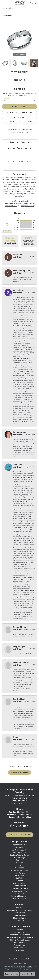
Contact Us (19, 920)
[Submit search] (35, 8)
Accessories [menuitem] (19, 893)
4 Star (17, 224)
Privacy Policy (19, 945)
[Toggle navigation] (3, 3)
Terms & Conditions (19, 948)
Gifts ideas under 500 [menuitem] (19, 899)
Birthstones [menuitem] (19, 875)
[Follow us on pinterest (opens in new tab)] (17, 826)
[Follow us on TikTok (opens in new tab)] (28, 826)
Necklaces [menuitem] (19, 868)
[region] (19, 40)
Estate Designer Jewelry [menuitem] (20, 888)
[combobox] (17, 8)
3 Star (16, 227)
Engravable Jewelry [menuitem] (19, 896)
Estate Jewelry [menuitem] (19, 886)
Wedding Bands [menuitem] (19, 852)
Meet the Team (19, 918)
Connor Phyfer (19, 627)
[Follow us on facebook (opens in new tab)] (11, 826)
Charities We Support (19, 915)
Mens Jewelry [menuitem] (19, 873)
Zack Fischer (18, 290)
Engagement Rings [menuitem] (19, 845)
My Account (19, 950)
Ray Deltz (17, 255)
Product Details (19, 142)
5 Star (17, 220)
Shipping (11, 122)
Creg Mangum (19, 647)
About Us (19, 908)
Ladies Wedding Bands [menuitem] (19, 855)
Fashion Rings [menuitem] (19, 857)
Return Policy (19, 942)
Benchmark (8, 15)
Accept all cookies (27, 974)
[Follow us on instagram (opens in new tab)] (14, 826)
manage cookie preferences (21, 969)
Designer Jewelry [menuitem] (19, 883)
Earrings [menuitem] (19, 860)
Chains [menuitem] (19, 865)
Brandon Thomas (21, 663)
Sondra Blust (19, 699)
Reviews (19, 213)
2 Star (16, 229)
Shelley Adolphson (21, 270)
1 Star (17, 231)
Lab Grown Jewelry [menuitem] (19, 850)
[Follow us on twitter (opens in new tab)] (20, 826)
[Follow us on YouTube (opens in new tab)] (24, 826)
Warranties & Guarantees (19, 935)
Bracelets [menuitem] (20, 863)
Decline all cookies (11, 974)
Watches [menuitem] (19, 881)
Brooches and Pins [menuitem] (19, 891)
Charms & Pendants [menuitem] (19, 870)
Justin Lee (17, 465)
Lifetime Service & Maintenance (19, 937)
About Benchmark (19, 148)
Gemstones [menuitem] (19, 847)
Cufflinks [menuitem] (19, 878)
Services (19, 930)
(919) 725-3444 (19, 73)
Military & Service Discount (19, 940)
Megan (16, 737)
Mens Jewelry (9, 203)
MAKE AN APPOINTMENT (19, 834)
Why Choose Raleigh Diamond (19, 910)
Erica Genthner (20, 432)
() (33, 221)
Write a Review (19, 772)
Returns (28, 122)
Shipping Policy (19, 932)
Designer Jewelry (27, 206)
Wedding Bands (22, 203)
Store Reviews (19, 913)
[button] (31, 3)
